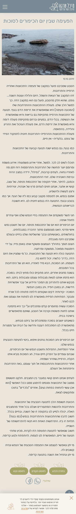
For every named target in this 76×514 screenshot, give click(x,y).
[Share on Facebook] (29, 480)
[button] (5, 6)
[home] (61, 6)
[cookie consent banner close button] (71, 498)
